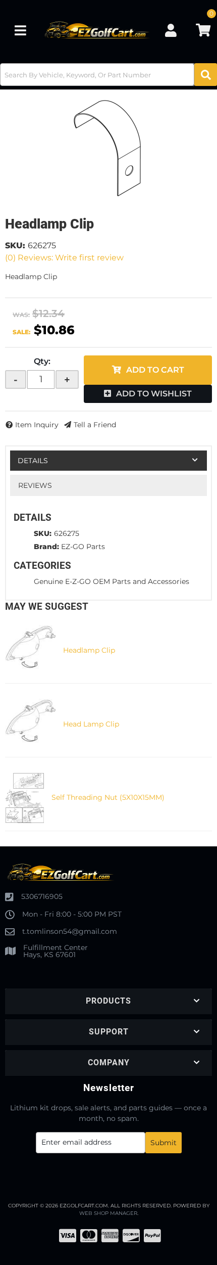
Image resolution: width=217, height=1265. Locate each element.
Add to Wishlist (154, 393)
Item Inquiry (37, 424)
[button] (108, 74)
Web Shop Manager (108, 1213)
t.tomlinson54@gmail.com (69, 931)
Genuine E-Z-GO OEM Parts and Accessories (111, 581)
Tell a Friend (95, 424)
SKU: (15, 245)
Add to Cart (155, 370)
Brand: (46, 546)
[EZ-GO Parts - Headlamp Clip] (108, 147)
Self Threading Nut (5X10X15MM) (108, 797)
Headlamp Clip (89, 650)
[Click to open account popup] (170, 30)
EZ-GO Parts (83, 546)
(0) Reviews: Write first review (64, 257)
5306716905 (42, 896)
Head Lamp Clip (91, 724)
